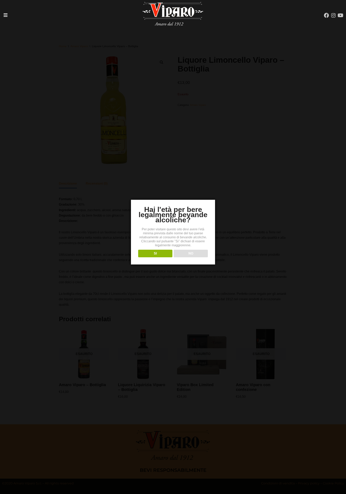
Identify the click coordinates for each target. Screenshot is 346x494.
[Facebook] (326, 15)
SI (155, 253)
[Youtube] (340, 15)
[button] (57, 15)
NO (190, 253)
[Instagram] (333, 15)
